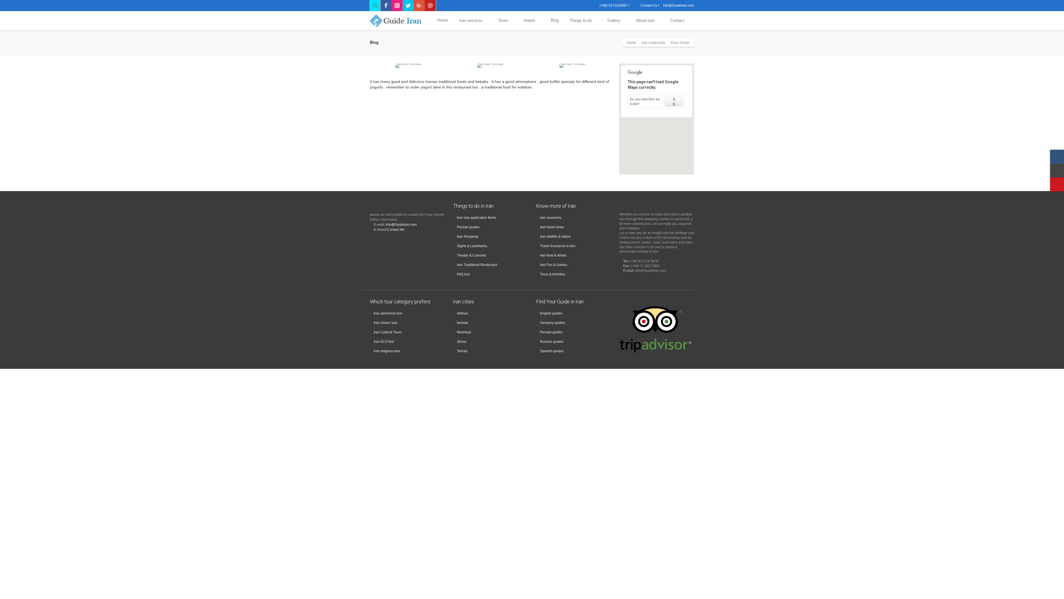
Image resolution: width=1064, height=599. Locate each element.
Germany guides (552, 323)
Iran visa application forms (476, 218)
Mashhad (464, 332)
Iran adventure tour (388, 313)
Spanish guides (552, 351)
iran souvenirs (550, 218)
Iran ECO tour (384, 342)
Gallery (613, 20)
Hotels (529, 20)
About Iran (645, 20)
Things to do (581, 20)
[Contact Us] (1057, 170)
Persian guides (468, 227)
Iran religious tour (387, 351)
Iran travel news (552, 227)
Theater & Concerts (471, 255)
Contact (677, 20)
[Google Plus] (419, 5)
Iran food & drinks (553, 255)
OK (674, 101)
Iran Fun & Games (553, 265)
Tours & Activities (552, 274)
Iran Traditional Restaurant (477, 265)
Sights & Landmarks (472, 246)
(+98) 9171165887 (613, 5)
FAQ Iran (463, 274)
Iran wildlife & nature (555, 236)
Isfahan (462, 313)
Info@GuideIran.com (401, 225)
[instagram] (1057, 157)
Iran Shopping (467, 236)
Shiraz (462, 342)
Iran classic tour (385, 323)
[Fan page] (1057, 184)
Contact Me (396, 230)
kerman (462, 323)
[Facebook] (386, 5)
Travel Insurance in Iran (558, 246)
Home (442, 20)
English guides (551, 313)
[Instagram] (397, 5)
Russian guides (552, 342)
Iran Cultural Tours (387, 332)
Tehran (462, 351)
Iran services (471, 20)
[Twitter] (408, 5)
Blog (555, 20)
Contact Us (648, 5)
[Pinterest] (430, 5)
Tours (503, 20)
